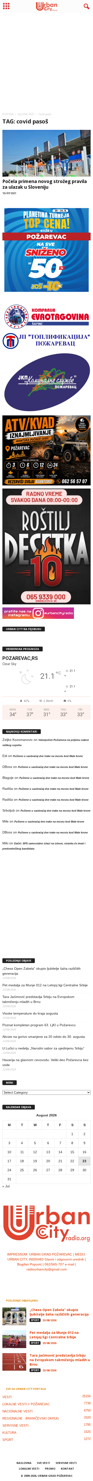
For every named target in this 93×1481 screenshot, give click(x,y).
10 (9, 1152)
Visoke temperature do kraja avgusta (30, 1013)
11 (22, 1152)
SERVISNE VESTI (15, 1425)
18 (22, 1161)
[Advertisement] (46, 60)
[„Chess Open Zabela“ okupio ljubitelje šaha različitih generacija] (14, 1316)
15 (72, 1152)
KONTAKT (67, 1468)
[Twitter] (52, 1279)
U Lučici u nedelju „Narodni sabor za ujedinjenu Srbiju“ (43, 1048)
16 (84, 1152)
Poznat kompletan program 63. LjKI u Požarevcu (39, 1025)
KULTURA (9, 1432)
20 (48, 1161)
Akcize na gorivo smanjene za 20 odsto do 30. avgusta (43, 1037)
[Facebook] (32, 1279)
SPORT (35, 1320)
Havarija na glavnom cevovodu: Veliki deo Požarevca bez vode (45, 1062)
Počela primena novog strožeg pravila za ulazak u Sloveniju (44, 184)
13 (48, 1152)
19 (35, 1161)
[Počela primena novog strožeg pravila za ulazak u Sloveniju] (46, 153)
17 (9, 1161)
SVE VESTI (43, 1463)
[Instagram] (42, 1279)
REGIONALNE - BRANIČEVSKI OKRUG (30, 1418)
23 (84, 1161)
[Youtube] (61, 1279)
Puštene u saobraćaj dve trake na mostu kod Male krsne (48, 756)
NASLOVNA (23, 1463)
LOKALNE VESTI (29, 1468)
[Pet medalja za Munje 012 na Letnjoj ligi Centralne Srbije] (14, 1339)
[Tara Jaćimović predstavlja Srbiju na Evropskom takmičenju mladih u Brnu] (14, 1362)
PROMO (50, 1468)
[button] (85, 6)
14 (60, 1152)
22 (72, 1161)
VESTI (7, 1397)
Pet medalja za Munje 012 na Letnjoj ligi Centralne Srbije (45, 985)
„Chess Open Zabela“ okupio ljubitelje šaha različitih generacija (41, 971)
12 (35, 1152)
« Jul (6, 1186)
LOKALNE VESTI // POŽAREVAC (26, 1404)
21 (60, 1161)
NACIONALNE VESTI (17, 1411)
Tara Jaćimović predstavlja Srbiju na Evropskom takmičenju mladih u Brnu (38, 999)
